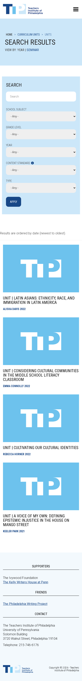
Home (9, 34)
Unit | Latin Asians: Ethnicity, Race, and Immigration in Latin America (39, 300)
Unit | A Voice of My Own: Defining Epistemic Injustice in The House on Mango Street (36, 520)
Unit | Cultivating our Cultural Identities (40, 447)
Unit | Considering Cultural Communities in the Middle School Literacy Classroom (41, 375)
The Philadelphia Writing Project (25, 604)
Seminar (33, 50)
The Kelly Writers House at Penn (25, 582)
